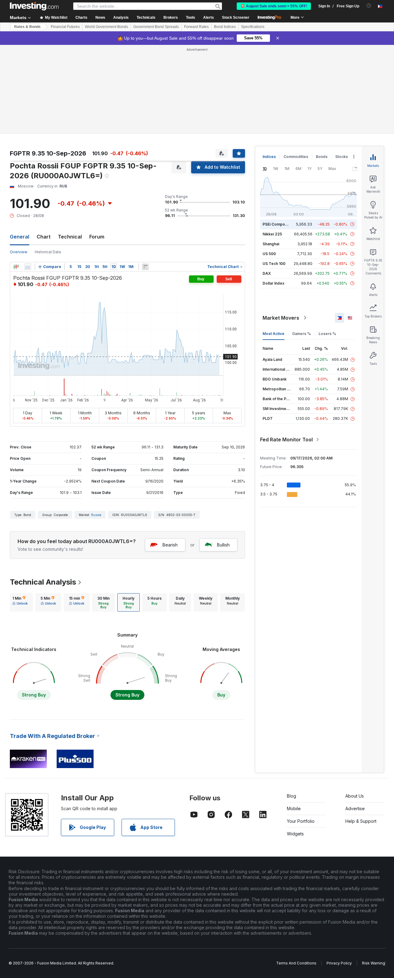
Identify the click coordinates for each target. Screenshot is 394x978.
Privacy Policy (339, 963)
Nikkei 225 (272, 234)
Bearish (170, 544)
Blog (291, 796)
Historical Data (48, 252)
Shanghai (271, 244)
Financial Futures (65, 27)
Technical (70, 237)
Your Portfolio (301, 821)
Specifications (252, 27)
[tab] (20, 602)
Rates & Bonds (27, 27)
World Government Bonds (106, 27)
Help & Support (360, 821)
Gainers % (301, 333)
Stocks (341, 156)
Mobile (294, 808)
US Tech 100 (274, 263)
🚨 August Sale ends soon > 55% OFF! (273, 6)
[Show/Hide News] (145, 266)
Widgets (295, 833)
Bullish (223, 544)
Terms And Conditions (296, 963)
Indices (269, 156)
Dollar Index (273, 283)
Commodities (295, 156)
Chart (43, 237)
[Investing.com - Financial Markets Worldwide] (34, 6)
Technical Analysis (43, 582)
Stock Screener (235, 17)
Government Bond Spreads (156, 27)
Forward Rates (196, 27)
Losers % (327, 333)
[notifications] (368, 6)
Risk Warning (373, 963)
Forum (96, 237)
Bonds (322, 156)
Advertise (355, 808)
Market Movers (281, 318)
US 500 (269, 253)
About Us (354, 796)
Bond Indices (225, 27)
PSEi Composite (277, 224)
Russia (96, 515)
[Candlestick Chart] (16, 266)
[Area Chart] (27, 266)
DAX (267, 273)
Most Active (273, 333)
